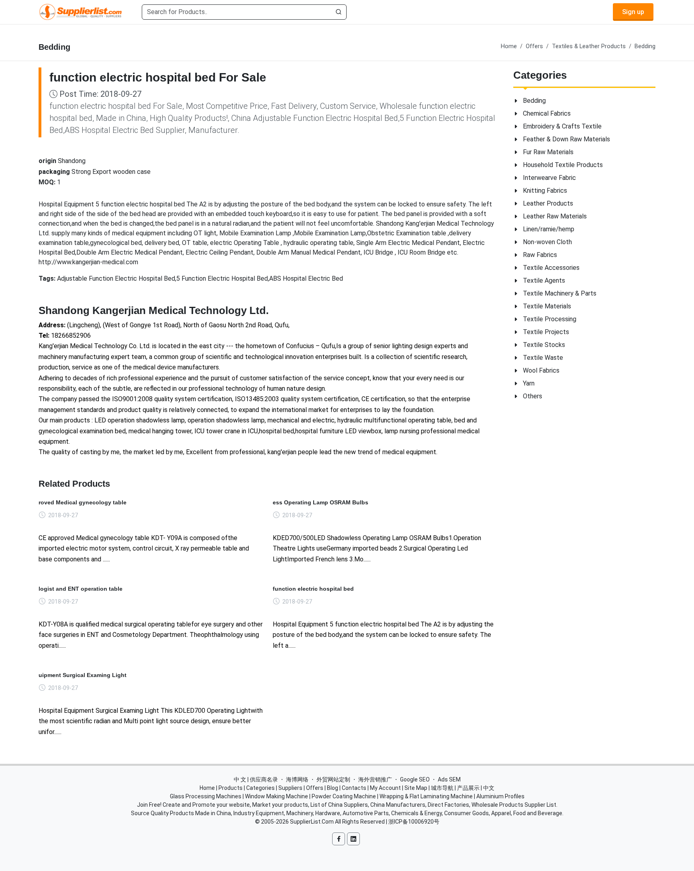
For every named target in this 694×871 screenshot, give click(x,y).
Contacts (354, 788)
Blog (332, 788)
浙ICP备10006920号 (413, 821)
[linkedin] (353, 838)
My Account (385, 788)
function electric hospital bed (313, 588)
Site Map (415, 788)
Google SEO (415, 779)
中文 (488, 788)
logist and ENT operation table (80, 588)
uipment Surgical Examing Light (83, 675)
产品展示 (468, 788)
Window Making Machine (276, 796)
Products (230, 788)
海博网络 (297, 779)
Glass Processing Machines (205, 796)
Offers (534, 46)
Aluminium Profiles (500, 796)
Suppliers (290, 788)
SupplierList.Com (312, 821)
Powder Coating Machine (344, 796)
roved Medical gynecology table (83, 502)
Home (509, 46)
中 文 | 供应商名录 (256, 779)
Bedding (645, 46)
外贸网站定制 (333, 779)
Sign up (633, 12)
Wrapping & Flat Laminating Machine (426, 796)
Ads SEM (449, 779)
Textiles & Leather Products (589, 46)
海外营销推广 (375, 779)
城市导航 (442, 788)
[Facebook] (338, 838)
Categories (260, 788)
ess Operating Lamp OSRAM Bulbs (320, 502)
